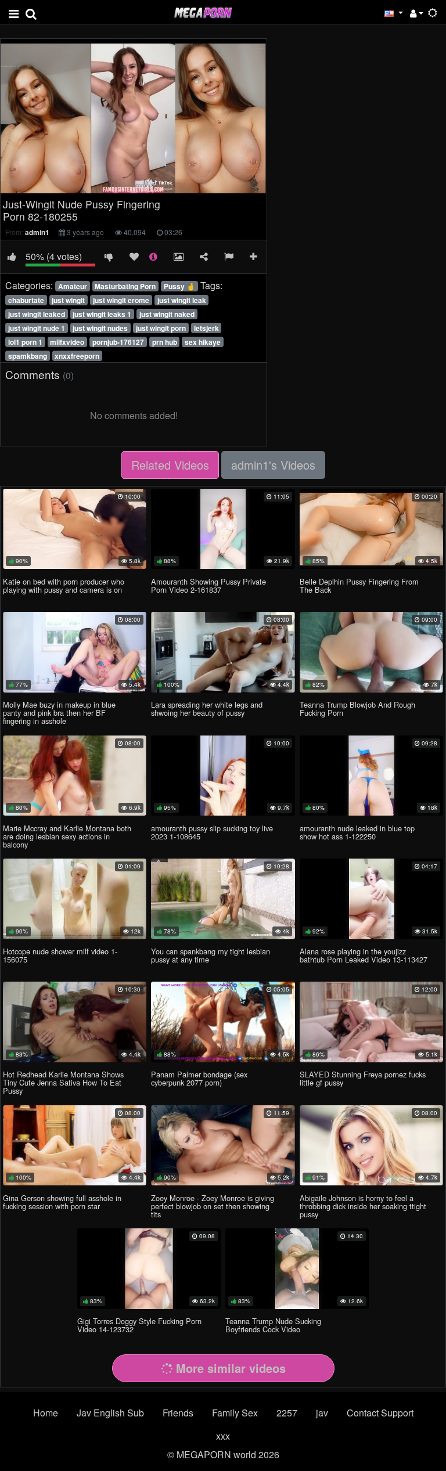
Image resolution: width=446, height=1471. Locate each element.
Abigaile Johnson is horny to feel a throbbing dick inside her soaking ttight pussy (363, 1206)
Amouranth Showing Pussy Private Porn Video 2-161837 (208, 585)
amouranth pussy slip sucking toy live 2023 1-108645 (212, 832)
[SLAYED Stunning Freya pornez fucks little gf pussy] (371, 1022)
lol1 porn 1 (25, 342)
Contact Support (380, 1412)
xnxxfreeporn (77, 356)
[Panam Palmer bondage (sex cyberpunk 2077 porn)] (222, 1022)
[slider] (109, 184)
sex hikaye (203, 342)
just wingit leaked (36, 314)
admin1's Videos (273, 464)
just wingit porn (161, 328)
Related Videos (170, 464)
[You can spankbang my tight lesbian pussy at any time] (222, 899)
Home (45, 1412)
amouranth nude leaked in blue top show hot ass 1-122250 (357, 832)
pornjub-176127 (118, 342)
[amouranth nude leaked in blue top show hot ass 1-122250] (371, 776)
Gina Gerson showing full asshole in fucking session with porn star (62, 1202)
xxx (223, 1436)
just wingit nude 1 (36, 328)
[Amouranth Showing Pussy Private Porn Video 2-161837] (222, 529)
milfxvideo (67, 342)
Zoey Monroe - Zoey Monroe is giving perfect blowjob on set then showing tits (212, 1206)
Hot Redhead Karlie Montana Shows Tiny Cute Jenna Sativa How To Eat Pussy (63, 1082)
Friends (178, 1412)
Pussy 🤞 (179, 286)
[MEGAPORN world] (203, 11)
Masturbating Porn (125, 286)
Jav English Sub (110, 1412)
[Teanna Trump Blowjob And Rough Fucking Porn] (371, 652)
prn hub (164, 342)
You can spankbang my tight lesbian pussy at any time (210, 955)
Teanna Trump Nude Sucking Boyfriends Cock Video (273, 1325)
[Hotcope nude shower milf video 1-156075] (74, 899)
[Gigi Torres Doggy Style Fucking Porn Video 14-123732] (149, 1268)
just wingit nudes (100, 328)
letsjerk (206, 328)
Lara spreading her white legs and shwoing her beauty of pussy (206, 708)
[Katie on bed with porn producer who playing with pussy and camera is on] (74, 529)
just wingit (68, 300)
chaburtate (26, 300)
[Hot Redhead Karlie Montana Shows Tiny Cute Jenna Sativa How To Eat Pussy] (74, 1022)
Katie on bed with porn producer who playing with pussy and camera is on (63, 585)
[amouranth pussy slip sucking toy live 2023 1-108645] (222, 776)
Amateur (72, 286)
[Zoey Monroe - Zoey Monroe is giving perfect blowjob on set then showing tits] (222, 1145)
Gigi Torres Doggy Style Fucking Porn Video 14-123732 (139, 1325)
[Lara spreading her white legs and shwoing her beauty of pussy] (222, 652)
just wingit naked (167, 314)
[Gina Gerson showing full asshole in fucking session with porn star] (74, 1145)
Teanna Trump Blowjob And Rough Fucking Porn (357, 708)
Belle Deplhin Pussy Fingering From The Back (359, 585)
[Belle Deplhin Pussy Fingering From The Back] (371, 529)
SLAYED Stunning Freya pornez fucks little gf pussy (363, 1078)
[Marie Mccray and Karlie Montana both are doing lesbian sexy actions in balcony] (74, 776)
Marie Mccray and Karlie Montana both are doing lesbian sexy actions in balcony (67, 836)
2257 (286, 1412)
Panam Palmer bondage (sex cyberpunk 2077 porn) (199, 1078)
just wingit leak (181, 300)
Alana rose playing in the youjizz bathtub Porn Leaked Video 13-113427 (363, 955)
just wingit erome (121, 300)
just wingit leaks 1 (102, 314)
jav (322, 1412)
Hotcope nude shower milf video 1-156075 (60, 955)
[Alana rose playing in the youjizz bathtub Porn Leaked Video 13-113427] (371, 899)
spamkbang (27, 356)
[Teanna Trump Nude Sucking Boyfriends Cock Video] (297, 1268)
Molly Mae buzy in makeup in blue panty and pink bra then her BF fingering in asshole (59, 712)
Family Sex (235, 1412)
